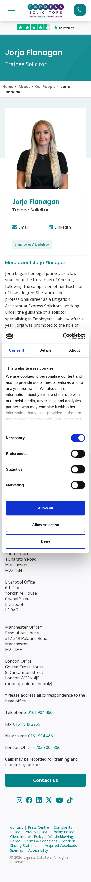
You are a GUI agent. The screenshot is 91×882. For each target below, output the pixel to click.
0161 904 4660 (41, 712)
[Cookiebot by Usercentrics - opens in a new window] (64, 336)
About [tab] (74, 350)
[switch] (78, 454)
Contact (16, 827)
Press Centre (38, 827)
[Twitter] (50, 800)
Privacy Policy (36, 831)
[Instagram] (20, 800)
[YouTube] (60, 800)
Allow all (45, 508)
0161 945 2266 (26, 724)
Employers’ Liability (32, 244)
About (24, 86)
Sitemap (17, 850)
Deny (45, 541)
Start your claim (80, 10)
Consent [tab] (16, 350)
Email (23, 227)
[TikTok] (69, 800)
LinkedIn (62, 227)
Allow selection (45, 525)
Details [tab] (45, 350)
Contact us (45, 780)
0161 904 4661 (41, 736)
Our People (45, 86)
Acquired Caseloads (61, 845)
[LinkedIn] (39, 800)
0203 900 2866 (46, 747)
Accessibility (38, 850)
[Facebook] (30, 800)
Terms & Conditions (41, 841)
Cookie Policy (63, 831)
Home (8, 86)
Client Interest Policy (26, 836)
